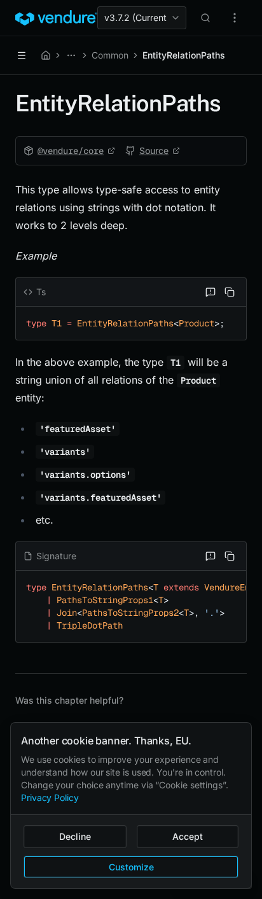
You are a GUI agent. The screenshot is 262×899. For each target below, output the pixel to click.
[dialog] (131, 805)
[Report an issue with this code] (210, 292)
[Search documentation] (205, 17)
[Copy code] (229, 292)
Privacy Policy (50, 797)
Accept (187, 836)
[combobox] (141, 17)
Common (110, 55)
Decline (75, 836)
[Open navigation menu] (21, 55)
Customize (131, 866)
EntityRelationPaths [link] (183, 55)
